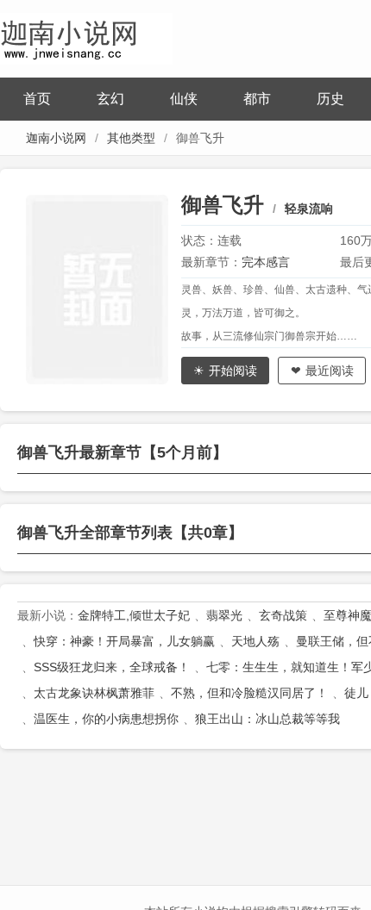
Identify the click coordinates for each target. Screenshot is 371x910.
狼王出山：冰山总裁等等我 (267, 719)
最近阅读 (329, 370)
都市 (257, 98)
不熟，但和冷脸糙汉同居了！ (249, 693)
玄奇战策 (283, 615)
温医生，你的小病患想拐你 (106, 719)
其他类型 (131, 138)
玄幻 (110, 98)
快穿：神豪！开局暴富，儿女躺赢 (124, 641)
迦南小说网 (56, 138)
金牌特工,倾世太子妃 (134, 615)
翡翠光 (224, 615)
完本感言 (266, 262)
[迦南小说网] (86, 36)
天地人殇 (255, 641)
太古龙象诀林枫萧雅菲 (94, 693)
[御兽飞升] (103, 289)
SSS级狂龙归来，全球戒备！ (112, 667)
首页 (37, 98)
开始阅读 (233, 370)
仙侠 (184, 98)
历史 (330, 98)
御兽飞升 (222, 204)
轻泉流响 (309, 208)
